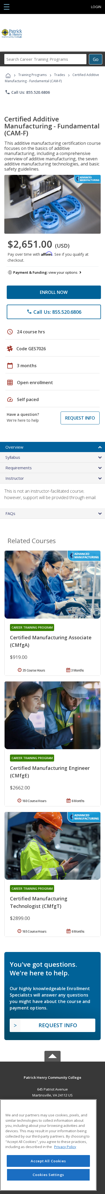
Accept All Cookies (48, 1161)
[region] (48, 1145)
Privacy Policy (65, 1146)
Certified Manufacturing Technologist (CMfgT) (38, 902)
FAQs (10, 513)
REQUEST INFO (80, 418)
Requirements (18, 467)
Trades (59, 75)
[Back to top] (52, 1077)
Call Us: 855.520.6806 (27, 92)
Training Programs (32, 75)
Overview (14, 447)
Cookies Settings (48, 1174)
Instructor (14, 478)
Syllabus (12, 457)
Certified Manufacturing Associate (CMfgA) (51, 641)
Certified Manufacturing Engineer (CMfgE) (50, 772)
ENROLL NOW (54, 292)
